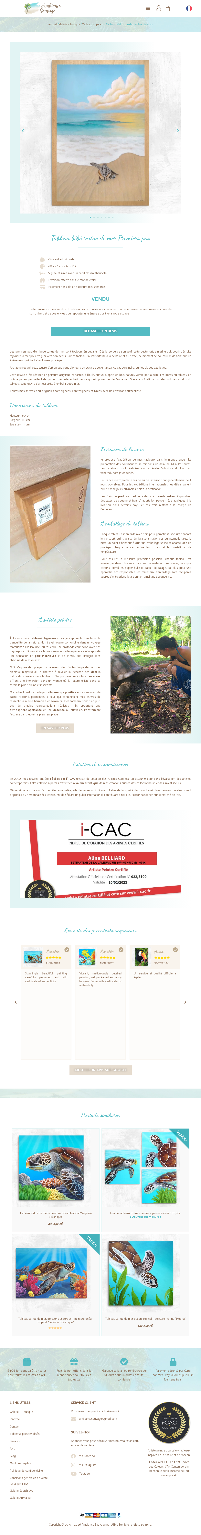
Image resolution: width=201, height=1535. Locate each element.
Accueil (52, 24)
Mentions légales (20, 1463)
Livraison (15, 1441)
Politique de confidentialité (26, 1470)
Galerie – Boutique (69, 24)
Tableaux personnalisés (25, 1433)
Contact (14, 1426)
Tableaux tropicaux (93, 24)
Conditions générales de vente (29, 1478)
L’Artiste (15, 1419)
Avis (12, 1448)
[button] (148, 8)
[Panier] (168, 9)
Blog (13, 1456)
